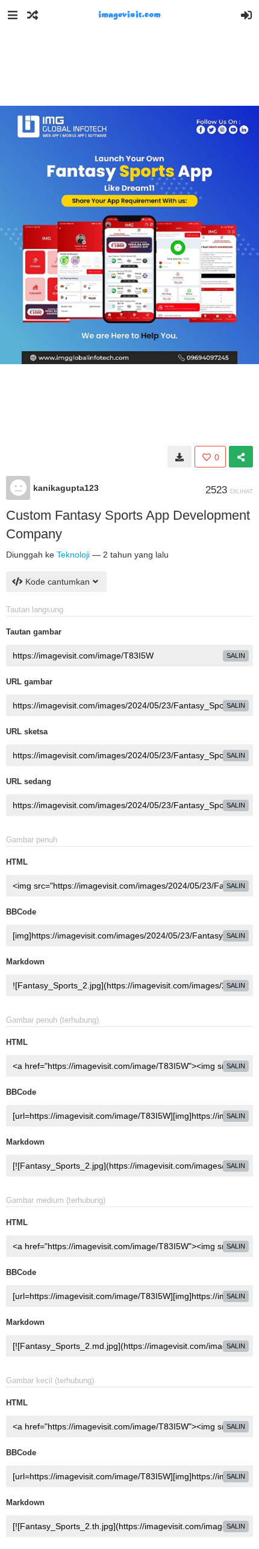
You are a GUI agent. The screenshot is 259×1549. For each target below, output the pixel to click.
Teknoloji (73, 554)
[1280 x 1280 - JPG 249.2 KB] (179, 456)
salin (235, 655)
